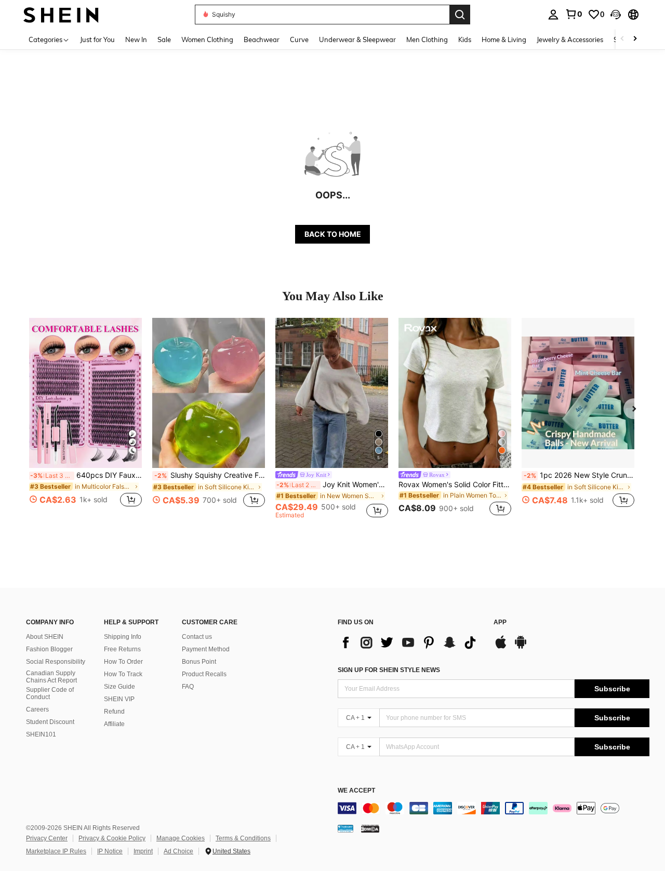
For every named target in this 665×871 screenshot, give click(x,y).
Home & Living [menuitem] (504, 39)
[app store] (501, 647)
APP (500, 622)
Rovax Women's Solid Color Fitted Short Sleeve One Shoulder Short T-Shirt (454, 484)
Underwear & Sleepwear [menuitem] (357, 39)
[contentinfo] (493, 808)
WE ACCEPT (356, 790)
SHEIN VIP (119, 699)
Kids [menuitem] (464, 39)
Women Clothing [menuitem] (207, 39)
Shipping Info (122, 636)
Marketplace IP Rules (56, 851)
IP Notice (110, 851)
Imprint (143, 851)
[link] (573, 14)
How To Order (123, 661)
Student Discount (50, 722)
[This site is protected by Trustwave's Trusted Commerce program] (345, 828)
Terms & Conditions (243, 838)
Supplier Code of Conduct (50, 693)
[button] (615, 14)
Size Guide (119, 686)
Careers (37, 709)
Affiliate (114, 724)
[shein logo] (61, 14)
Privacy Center (47, 838)
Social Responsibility (55, 661)
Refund (114, 711)
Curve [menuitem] (299, 39)
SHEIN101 (41, 734)
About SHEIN (44, 636)
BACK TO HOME (332, 234)
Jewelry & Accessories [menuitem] (570, 39)
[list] (410, 642)
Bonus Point (199, 661)
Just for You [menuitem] (97, 39)
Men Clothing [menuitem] (427, 39)
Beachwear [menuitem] (262, 39)
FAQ (188, 686)
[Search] (459, 14)
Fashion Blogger (49, 649)
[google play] (520, 647)
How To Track (123, 674)
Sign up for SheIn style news (389, 670)
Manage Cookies (180, 838)
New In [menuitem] (136, 39)
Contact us (197, 636)
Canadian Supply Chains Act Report (51, 676)
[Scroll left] (622, 39)
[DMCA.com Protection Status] (370, 828)
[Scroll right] (635, 39)
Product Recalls (204, 674)
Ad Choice (178, 851)
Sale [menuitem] (164, 39)
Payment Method (206, 649)
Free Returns (122, 649)
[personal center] (553, 14)
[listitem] (85, 418)
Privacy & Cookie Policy (111, 838)
